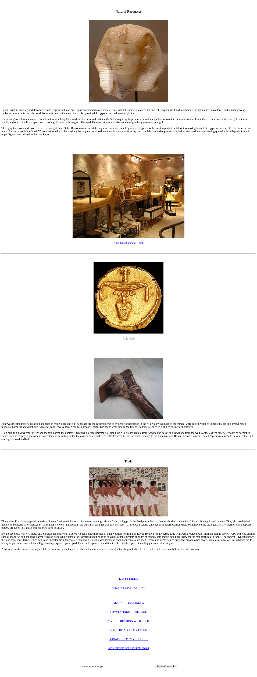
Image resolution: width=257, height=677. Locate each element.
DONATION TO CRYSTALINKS (128, 639)
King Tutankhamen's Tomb (128, 242)
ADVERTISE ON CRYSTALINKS (128, 648)
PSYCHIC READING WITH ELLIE (128, 621)
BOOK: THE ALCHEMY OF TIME (128, 630)
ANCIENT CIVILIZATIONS (128, 587)
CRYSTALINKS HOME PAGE (128, 611)
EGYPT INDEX (128, 578)
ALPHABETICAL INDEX (128, 602)
